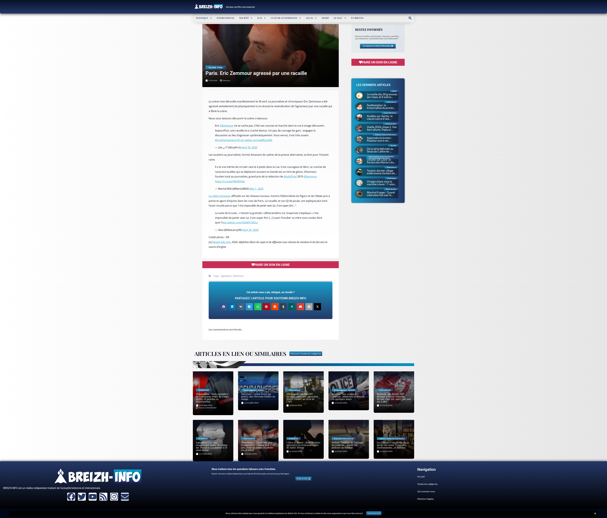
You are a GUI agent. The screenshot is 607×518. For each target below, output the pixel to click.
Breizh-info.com (221, 242)
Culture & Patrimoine (284, 17)
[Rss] (103, 497)
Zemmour (238, 275)
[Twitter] (82, 497)
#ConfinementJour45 (227, 140)
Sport (325, 17)
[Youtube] (93, 497)
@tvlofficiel (290, 176)
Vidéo (220, 67)
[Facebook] (71, 497)
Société (244, 17)
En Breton (357, 17)
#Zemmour (226, 125)
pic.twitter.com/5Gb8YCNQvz (240, 222)
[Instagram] (114, 497)
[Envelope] (125, 497)
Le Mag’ (338, 17)
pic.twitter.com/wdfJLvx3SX (256, 140)
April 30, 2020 (249, 147)
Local (309, 17)
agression (226, 275)
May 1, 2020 (256, 188)
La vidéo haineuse (219, 196)
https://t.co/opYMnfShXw (230, 181)
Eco (259, 17)
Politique (202, 17)
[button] (410, 18)
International (225, 17)
